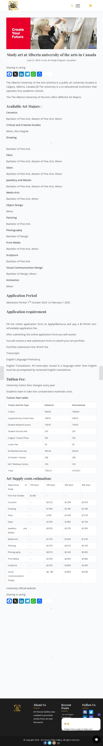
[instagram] (91, 717)
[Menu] (76, 5)
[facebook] (85, 712)
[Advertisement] (51, 627)
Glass (9, 167)
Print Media (13, 242)
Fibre (9, 155)
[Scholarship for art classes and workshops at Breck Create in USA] (101, 373)
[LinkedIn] (85, 717)
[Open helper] (96, 739)
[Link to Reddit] (58, 743)
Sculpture (12, 255)
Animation (12, 280)
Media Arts (12, 192)
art (45, 60)
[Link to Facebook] (45, 743)
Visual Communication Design (24, 267)
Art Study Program (56, 60)
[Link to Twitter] (50, 743)
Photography (14, 230)
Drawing (11, 137)
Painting (11, 217)
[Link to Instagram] (54, 743)
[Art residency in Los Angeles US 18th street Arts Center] (2, 373)
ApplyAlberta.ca (57, 324)
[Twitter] (91, 712)
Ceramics (11, 112)
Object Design (14, 205)
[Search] (70, 5)
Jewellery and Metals (18, 180)
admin (73, 60)
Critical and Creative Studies (23, 125)
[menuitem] (70, 5)
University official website (21, 588)
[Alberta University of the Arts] (51, 33)
